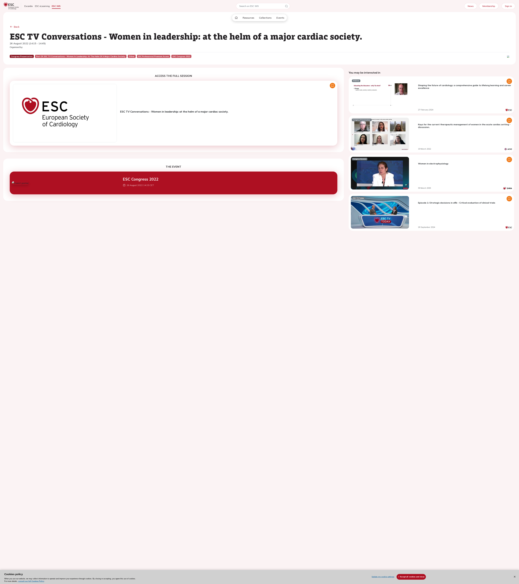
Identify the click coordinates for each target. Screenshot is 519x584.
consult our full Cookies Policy (31, 581)
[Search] (286, 7)
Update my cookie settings (383, 577)
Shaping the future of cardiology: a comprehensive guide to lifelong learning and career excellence (464, 86)
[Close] (515, 577)
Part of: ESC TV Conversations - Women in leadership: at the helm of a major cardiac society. (80, 56)
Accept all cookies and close (412, 577)
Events (280, 17)
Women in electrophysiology (433, 163)
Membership (488, 6)
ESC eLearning (42, 6)
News (471, 6)
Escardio (28, 6)
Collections (265, 17)
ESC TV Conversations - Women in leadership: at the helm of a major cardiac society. (174, 111)
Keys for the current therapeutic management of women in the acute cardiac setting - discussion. (464, 125)
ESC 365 (56, 6)
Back (16, 26)
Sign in (508, 6)
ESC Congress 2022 (140, 179)
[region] (259, 577)
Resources (248, 17)
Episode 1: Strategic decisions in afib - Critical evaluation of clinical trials (456, 202)
